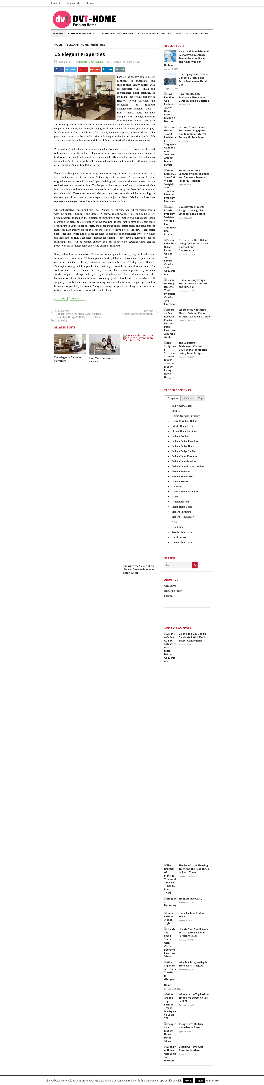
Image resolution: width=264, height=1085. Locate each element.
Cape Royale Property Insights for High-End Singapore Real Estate (192, 210)
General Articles (180, 481)
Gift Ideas (177, 486)
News (174, 522)
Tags (200, 398)
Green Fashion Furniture (185, 491)
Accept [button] (188, 1080)
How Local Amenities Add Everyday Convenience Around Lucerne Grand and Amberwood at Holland (186, 58)
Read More (212, 1080)
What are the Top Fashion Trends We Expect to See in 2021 (194, 998)
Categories (173, 398)
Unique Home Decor (182, 542)
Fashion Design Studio (183, 451)
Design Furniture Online (184, 421)
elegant (61, 299)
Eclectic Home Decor (182, 426)
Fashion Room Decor (183, 476)
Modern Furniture (181, 511)
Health (175, 496)
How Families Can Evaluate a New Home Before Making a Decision (194, 97)
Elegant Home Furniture (86, 44)
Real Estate (177, 527)
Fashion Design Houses (183, 446)
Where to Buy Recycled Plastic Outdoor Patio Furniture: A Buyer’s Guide (194, 313)
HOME (59, 33)
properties (78, 299)
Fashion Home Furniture (184, 456)
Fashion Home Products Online (188, 466)
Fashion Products (181, 471)
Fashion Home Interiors (184, 461)
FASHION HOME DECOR (81, 33)
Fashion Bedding (180, 436)
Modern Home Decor (183, 517)
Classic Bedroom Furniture (186, 416)
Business (176, 411)
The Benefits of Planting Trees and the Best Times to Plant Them (194, 869)
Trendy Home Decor (182, 532)
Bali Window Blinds (182, 405)
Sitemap (90, 3)
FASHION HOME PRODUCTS (153, 33)
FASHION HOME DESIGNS (116, 33)
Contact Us (56, 3)
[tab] (173, 398)
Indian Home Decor (182, 506)
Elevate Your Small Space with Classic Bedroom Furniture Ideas (193, 932)
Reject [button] (200, 1080)
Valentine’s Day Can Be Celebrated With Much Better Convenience (192, 637)
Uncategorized (179, 537)
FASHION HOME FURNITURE (192, 33)
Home (58, 44)
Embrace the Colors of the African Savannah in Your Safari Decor (138, 569)
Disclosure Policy (73, 3)
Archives (188, 398)
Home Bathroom (180, 501)
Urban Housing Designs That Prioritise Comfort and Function (193, 283)
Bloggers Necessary (190, 898)
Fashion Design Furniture (185, 441)
